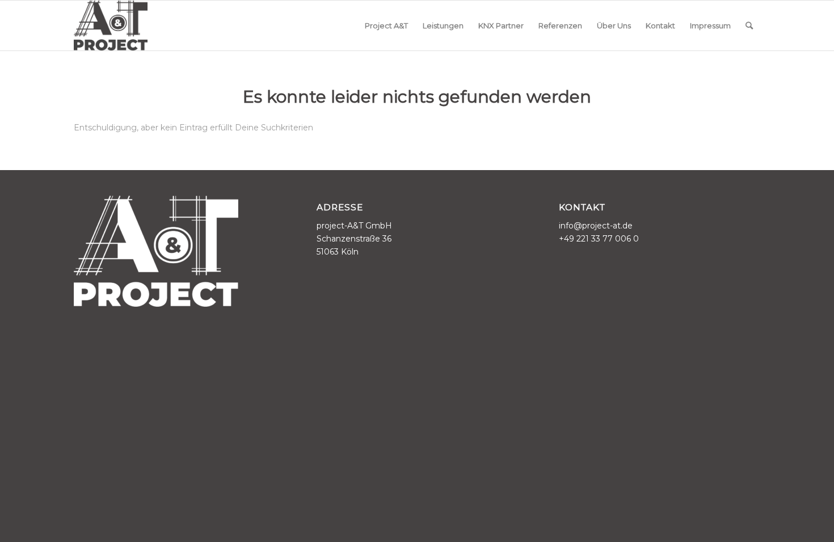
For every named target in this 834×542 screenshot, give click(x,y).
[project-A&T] (111, 25)
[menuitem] (386, 25)
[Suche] (749, 25)
